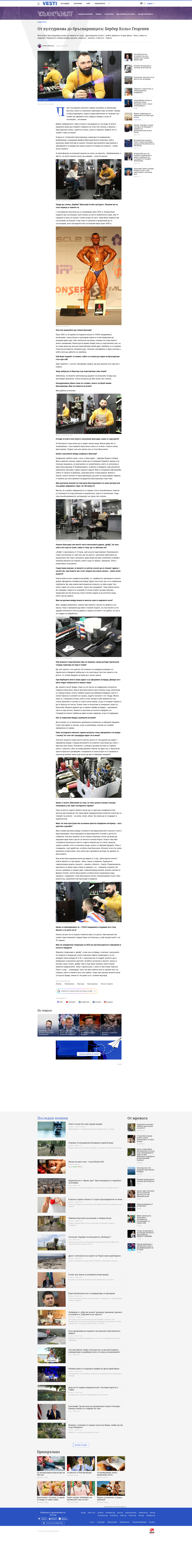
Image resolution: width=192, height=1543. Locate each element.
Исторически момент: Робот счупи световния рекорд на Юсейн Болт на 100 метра (144, 143)
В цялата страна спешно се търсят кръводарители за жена (95, 1199)
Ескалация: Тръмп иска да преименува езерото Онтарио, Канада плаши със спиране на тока (94, 1407)
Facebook (98, 1002)
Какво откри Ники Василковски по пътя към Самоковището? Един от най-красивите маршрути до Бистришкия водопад (145, 1154)
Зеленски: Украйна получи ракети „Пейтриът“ (89, 1237)
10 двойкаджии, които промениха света (107, 1473)
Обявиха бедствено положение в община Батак (89, 1218)
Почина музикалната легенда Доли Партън (142, 67)
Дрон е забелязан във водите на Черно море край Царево (94, 1256)
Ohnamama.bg (103, 1515)
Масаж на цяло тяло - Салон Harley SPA (86, 1161)
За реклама (101, 1522)
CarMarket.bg (143, 1513)
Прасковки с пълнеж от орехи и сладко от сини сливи (50, 1498)
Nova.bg (120, 1513)
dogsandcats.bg (138, 119)
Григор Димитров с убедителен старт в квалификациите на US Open (145, 1247)
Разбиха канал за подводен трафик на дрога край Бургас (94, 1368)
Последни (65, 4)
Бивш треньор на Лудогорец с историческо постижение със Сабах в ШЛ (144, 1219)
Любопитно (100, 4)
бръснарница (93, 984)
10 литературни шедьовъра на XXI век (51, 1473)
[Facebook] (155, 1524)
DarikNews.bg (110, 1513)
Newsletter (72, 1002)
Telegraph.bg (150, 1515)
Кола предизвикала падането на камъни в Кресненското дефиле (94, 1332)
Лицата (99, 14)
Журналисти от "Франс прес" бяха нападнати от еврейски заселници (94, 1181)
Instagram (109, 1002)
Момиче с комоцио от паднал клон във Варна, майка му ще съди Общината (95, 1426)
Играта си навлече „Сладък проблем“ (109, 1498)
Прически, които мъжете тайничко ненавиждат (46, 1033)
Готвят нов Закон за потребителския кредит (88, 1274)
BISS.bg (152, 1513)
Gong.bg (100, 1513)
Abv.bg (83, 1513)
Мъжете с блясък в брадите (109, 1034)
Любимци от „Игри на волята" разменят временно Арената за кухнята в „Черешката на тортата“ (95, 1313)
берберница (69, 984)
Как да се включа (145, 14)
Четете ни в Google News (54, 1523)
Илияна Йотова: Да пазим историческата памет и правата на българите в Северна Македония (143, 157)
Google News (85, 1002)
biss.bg (135, 108)
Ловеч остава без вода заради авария (85, 1124)
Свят (88, 4)
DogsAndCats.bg (130, 1513)
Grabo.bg (123, 1515)
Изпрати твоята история (88, 1054)
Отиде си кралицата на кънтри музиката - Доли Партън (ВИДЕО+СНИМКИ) (145, 1233)
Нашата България (85, 14)
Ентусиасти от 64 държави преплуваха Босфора (145, 1170)
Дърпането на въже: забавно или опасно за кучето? (145, 1126)
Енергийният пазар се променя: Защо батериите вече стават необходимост (143, 103)
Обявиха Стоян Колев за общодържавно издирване (143, 90)
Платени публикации (139, 1522)
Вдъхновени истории (125, 14)
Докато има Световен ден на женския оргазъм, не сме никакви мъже (145, 1193)
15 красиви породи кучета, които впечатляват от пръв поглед (145, 1138)
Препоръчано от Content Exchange (114, 1506)
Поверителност (125, 1522)
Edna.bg (141, 1515)
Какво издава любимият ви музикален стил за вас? (79, 1498)
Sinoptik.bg (114, 1515)
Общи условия (112, 1522)
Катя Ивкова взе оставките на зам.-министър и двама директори (141, 57)
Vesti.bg (50, 3)
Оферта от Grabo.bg (74, 1164)
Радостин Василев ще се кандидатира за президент (91, 1293)
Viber (61, 1002)
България (78, 4)
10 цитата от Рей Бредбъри (79, 1472)
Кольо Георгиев (107, 984)
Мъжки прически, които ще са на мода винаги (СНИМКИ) (68, 1033)
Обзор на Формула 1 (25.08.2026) (145, 1205)
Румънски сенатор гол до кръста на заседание (144, 78)
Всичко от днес (81, 1445)
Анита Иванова (48, 46)
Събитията (109, 14)
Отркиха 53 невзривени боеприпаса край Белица (90, 1143)
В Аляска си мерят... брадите (89, 1034)
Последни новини (53, 1118)
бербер (59, 984)
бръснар (81, 984)
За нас (92, 1522)
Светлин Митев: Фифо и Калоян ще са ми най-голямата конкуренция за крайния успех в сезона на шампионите (94, 1351)
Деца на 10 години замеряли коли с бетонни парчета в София (93, 1388)
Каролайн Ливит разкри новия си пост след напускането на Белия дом (144, 171)
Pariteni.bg (132, 1515)
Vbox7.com (91, 1513)
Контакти (152, 1522)
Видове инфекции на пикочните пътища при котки (144, 115)
